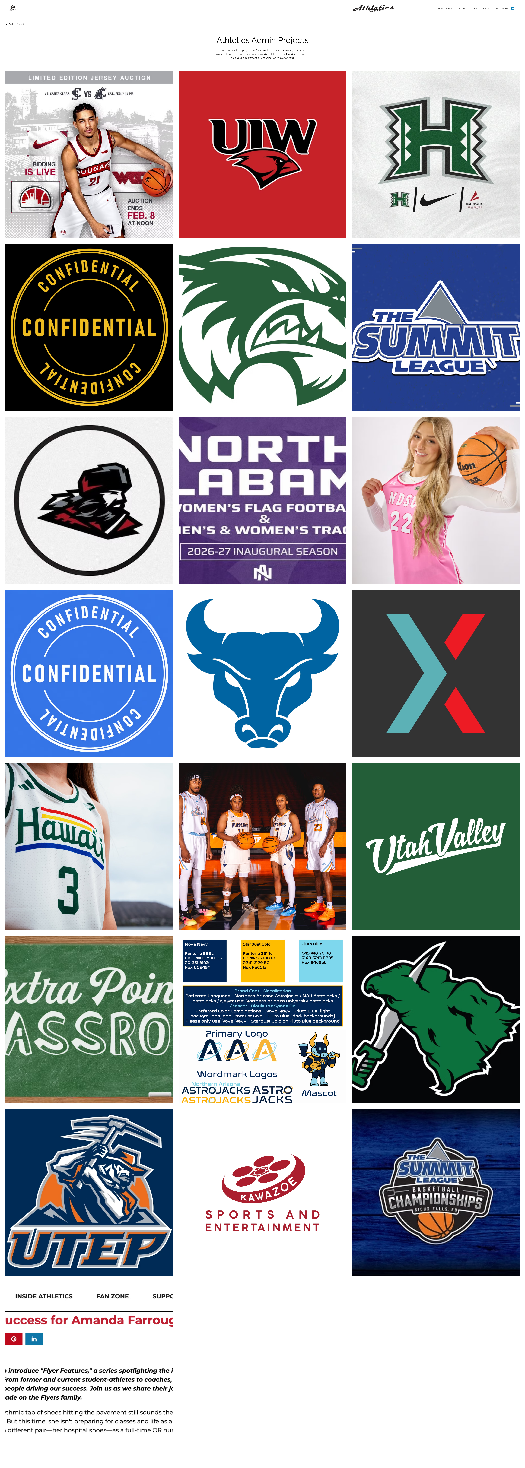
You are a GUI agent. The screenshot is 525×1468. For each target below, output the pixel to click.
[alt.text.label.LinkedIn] (512, 8)
